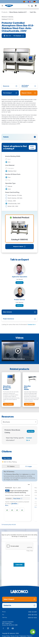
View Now (31, 431)
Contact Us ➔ (29, 439)
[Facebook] (3, 628)
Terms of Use (15, 636)
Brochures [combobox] (6, 422)
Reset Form (32, 147)
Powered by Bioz (6, 40)
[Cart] (35, 6)
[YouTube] (13, 628)
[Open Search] (28, 6)
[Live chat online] (32, 634)
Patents (29, 636)
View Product (8, 404)
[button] (32, 5)
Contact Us (19, 282)
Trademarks (23, 636)
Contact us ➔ (31, 324)
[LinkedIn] (8, 628)
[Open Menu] (2, 6)
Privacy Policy (6, 636)
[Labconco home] (19, 591)
